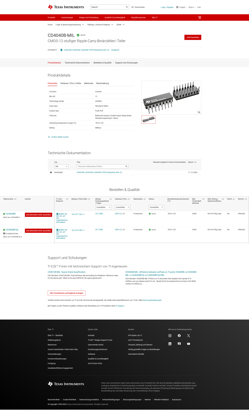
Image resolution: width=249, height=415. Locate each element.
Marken (148, 400)
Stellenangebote (54, 340)
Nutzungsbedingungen (152, 300)
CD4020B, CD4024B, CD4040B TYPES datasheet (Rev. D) (86, 50)
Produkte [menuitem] (51, 17)
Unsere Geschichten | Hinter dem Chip (63, 349)
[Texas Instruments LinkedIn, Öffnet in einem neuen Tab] (169, 345)
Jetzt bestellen (193, 37)
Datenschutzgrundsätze (89, 400)
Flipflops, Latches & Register (98, 25)
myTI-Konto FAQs (95, 363)
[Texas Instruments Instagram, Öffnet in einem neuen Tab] (169, 337)
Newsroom (52, 345)
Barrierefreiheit (54, 400)
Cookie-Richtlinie (69, 400)
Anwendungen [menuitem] (67, 17)
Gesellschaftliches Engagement (60, 368)
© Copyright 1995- (57, 404)
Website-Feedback (161, 400)
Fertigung (52, 363)
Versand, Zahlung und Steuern (140, 345)
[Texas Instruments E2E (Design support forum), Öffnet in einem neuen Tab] (179, 345)
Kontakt (91, 335)
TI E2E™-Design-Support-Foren (100, 340)
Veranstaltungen (54, 354)
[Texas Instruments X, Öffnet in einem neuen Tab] (188, 337)
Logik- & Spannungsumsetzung (68, 25)
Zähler (119, 25)
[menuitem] (199, 17)
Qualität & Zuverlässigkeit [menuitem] (115, 17)
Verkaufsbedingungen (111, 400)
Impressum (176, 400)
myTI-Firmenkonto (135, 340)
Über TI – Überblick (55, 335)
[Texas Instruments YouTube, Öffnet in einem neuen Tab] (188, 345)
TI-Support (120, 306)
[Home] (66, 7)
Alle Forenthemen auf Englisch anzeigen (66, 293)
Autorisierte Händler (136, 354)
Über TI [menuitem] (155, 17)
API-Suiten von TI (135, 335)
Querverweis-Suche (95, 345)
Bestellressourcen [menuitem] (138, 17)
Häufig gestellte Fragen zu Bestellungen (144, 349)
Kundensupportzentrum (97, 349)
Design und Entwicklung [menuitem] (88, 17)
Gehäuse (91, 354)
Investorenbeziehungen (57, 359)
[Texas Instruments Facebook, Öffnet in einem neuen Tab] (179, 337)
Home (50, 25)
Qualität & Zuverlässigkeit (98, 359)
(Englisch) (115, 50)
